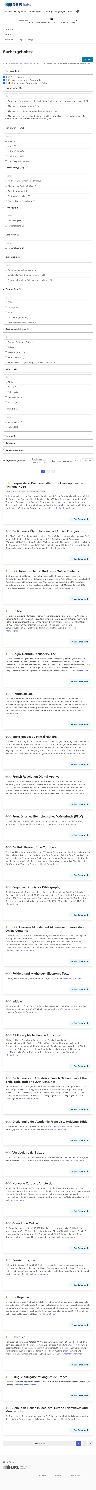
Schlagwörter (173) (13, 128)
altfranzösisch (15, 151)
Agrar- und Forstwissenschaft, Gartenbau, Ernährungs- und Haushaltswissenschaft (47, 101)
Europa (12, 402)
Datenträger (14, 422)
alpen (11, 146)
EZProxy (11, 302)
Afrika (11, 382)
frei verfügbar (16, 352)
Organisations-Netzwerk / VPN (21, 322)
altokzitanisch (15, 156)
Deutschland (14, 397)
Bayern (12, 387)
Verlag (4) (9, 436)
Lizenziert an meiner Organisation (26, 80)
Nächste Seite (39, 1443)
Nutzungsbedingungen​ (55, 11)
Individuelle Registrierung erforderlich (26, 275)
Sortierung (37, 459)
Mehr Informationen (65, 508)
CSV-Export (87, 460)
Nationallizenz (15, 226)
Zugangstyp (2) (11, 257)
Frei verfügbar (17, 77)
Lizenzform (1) (11, 234)
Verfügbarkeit (11, 71)
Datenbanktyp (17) (13, 167)
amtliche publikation (18, 161)
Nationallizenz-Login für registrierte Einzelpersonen (32, 362)
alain (11, 141)
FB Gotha (8, 34)
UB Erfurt (8, 29)
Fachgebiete (20, 11)
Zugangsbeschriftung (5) (16, 329)
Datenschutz (58, 1475)
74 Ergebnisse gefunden (14, 460)
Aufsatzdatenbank (17, 191)
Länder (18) (10, 369)
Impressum (43, 1475)
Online (12, 427)
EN (77, 11)
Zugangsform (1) (12, 289)
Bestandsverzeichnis (18, 196)
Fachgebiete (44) (12, 88)
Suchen (8, 11)
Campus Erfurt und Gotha (20, 342)
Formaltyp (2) (10, 408)
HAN (9, 312)
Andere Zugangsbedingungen (21, 270)
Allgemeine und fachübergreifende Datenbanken (32, 111)
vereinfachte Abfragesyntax (22, 63)
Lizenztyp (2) (10, 207)
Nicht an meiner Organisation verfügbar (29, 83)
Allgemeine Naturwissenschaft (23, 106)
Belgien (12, 392)
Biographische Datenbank (21, 201)
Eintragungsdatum (13, 450)
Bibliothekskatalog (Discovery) (18, 39)
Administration (76, 1475)
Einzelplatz (12, 307)
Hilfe (70, 11)
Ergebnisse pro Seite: (62, 461)
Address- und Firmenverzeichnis (24, 181)
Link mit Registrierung (19, 317)
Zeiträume (9, 443)
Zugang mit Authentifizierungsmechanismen (29, 280)
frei (10, 347)
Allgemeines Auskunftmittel (21, 186)
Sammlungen (35, 11)
